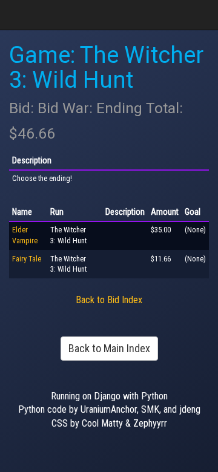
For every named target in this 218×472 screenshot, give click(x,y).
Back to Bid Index (109, 300)
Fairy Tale (26, 259)
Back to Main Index (109, 348)
